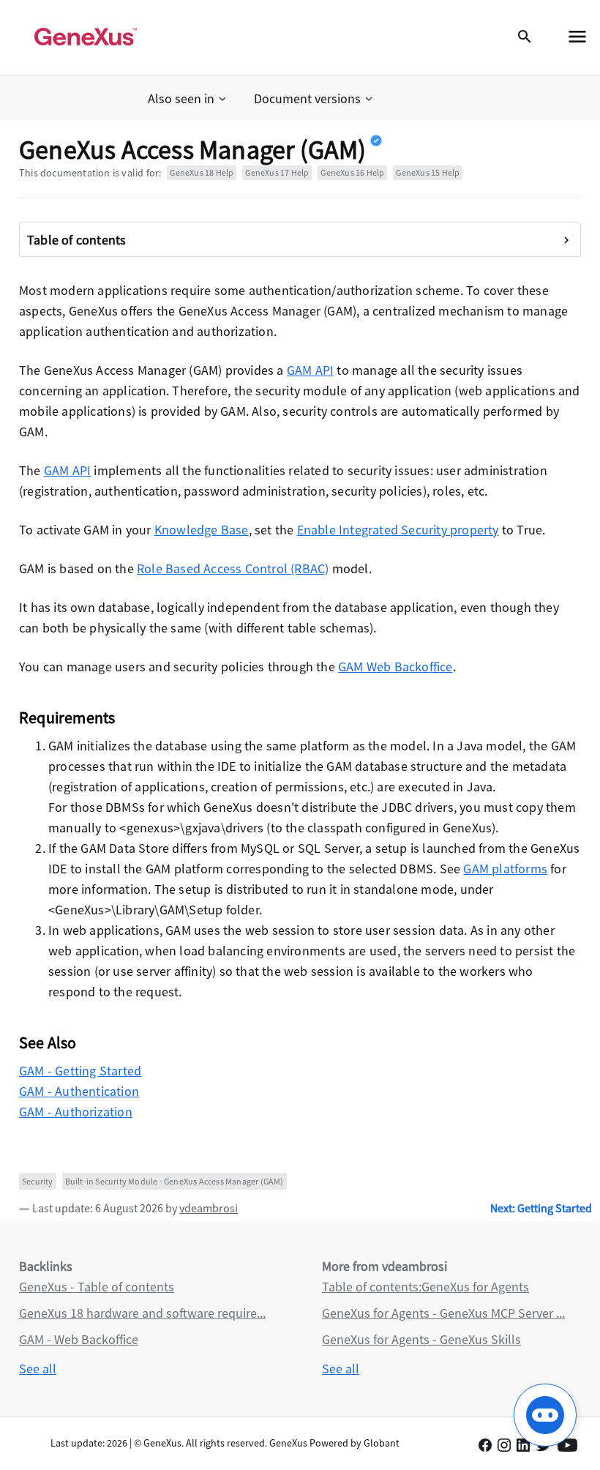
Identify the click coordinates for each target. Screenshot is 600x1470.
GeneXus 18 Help (201, 172)
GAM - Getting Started (80, 1070)
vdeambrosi (208, 1208)
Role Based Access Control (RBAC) (233, 568)
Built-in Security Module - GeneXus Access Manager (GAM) (174, 1181)
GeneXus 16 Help (352, 172)
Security (37, 1181)
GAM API (310, 370)
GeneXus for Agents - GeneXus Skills (421, 1339)
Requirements (67, 717)
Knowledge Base (201, 529)
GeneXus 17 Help (277, 172)
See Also (48, 1042)
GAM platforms (505, 868)
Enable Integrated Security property (398, 529)
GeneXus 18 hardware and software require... (142, 1313)
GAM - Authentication (79, 1091)
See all (37, 1368)
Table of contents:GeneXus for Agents (425, 1286)
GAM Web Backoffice (395, 666)
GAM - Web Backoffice (78, 1339)
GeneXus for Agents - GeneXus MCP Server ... (443, 1313)
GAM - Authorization (75, 1111)
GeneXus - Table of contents (96, 1286)
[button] (188, 99)
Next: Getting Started (541, 1208)
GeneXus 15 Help (428, 172)
